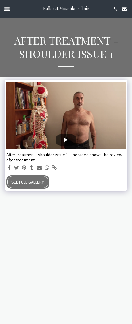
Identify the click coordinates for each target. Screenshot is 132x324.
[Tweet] (17, 168)
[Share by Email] (39, 168)
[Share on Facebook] (9, 168)
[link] (54, 168)
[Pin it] (24, 168)
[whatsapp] (47, 168)
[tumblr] (32, 168)
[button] (7, 9)
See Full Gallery (27, 182)
